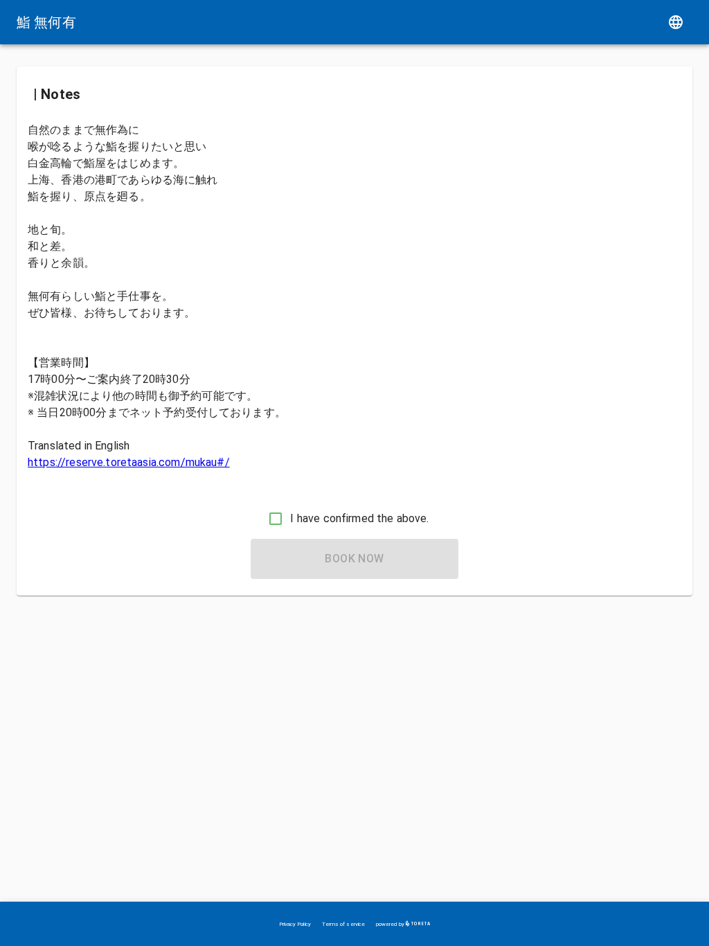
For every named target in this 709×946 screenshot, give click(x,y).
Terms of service (343, 924)
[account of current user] (675, 22)
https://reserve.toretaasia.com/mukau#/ (129, 462)
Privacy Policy (295, 924)
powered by (391, 924)
